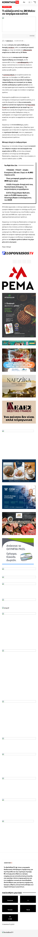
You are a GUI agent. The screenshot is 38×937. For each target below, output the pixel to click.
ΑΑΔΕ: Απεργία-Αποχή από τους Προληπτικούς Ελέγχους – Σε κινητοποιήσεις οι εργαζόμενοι (18, 186)
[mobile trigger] (34, 2)
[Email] (10, 36)
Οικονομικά (7, 7)
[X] (28, 899)
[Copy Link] (13, 36)
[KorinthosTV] (10, 2)
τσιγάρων (11, 47)
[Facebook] (10, 899)
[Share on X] (6, 36)
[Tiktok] (28, 908)
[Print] (16, 36)
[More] (19, 36)
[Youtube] (10, 908)
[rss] (10, 917)
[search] (20, 2)
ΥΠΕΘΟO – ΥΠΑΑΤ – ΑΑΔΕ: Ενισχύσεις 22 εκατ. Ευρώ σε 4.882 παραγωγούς (18, 172)
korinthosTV (9, 41)
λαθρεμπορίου (27, 50)
